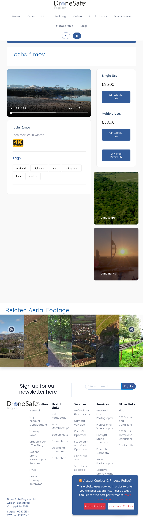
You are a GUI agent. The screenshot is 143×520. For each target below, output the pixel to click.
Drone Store (122, 16)
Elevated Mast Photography (104, 414)
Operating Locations (58, 449)
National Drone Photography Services (37, 457)
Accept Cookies (94, 506)
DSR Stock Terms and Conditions (126, 434)
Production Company (103, 451)
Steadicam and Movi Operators (81, 445)
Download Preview (116, 155)
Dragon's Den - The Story (38, 443)
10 (95, 364)
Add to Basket (116, 95)
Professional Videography (104, 426)
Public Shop (59, 458)
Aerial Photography (104, 461)
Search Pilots (60, 434)
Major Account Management (38, 420)
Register (128, 386)
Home (16, 16)
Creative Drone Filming (105, 471)
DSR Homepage (59, 415)
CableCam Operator (81, 433)
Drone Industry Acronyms (35, 480)
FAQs (32, 470)
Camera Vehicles (79, 422)
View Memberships (60, 426)
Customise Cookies (121, 506)
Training (60, 16)
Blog (84, 26)
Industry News (34, 433)
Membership (65, 26)
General (34, 410)
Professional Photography (82, 412)
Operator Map (38, 16)
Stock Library (98, 16)
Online (77, 16)
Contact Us (126, 445)
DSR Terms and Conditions (126, 420)
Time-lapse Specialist (81, 468)
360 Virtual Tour (80, 457)
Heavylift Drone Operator (102, 438)
